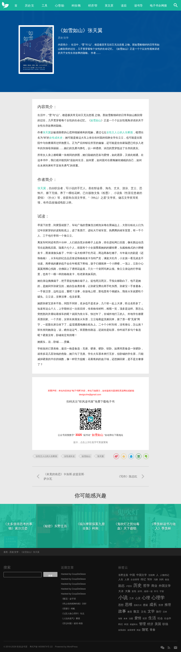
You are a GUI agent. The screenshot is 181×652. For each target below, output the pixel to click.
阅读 (139, 630)
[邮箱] (175, 647)
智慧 (120, 618)
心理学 (158, 597)
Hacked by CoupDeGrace (73, 573)
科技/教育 (76, 7)
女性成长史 (56, 137)
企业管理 (135, 579)
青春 (152, 629)
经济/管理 (92, 7)
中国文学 (141, 575)
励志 (121, 585)
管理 (142, 623)
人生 (120, 579)
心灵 (138, 598)
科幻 (120, 624)
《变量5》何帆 (68, 608)
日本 (165, 611)
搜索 (7, 567)
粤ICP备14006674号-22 (41, 646)
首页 (15, 7)
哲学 (146, 585)
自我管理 (131, 630)
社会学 (167, 618)
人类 (127, 579)
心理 (146, 597)
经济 (150, 624)
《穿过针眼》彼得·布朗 (72, 623)
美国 (158, 623)
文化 (143, 611)
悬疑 (145, 605)
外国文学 (165, 585)
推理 (168, 604)
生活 (152, 617)
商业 (154, 585)
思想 (121, 605)
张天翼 (47, 132)
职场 (165, 624)
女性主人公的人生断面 (119, 132)
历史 (137, 585)
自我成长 (122, 630)
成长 (153, 604)
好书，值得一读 (145, 591)
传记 (143, 579)
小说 (123, 597)
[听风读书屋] (5, 5)
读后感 (124, 7)
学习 (156, 591)
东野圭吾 (123, 575)
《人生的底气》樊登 (70, 618)
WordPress (72, 646)
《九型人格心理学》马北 (72, 613)
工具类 (44, 7)
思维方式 (138, 605)
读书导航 (138, 7)
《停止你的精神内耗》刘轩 (73, 603)
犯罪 (145, 618)
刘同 (161, 579)
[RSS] (169, 647)
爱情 (138, 617)
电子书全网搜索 (158, 7)
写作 (149, 579)
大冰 (121, 591)
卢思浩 (129, 586)
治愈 (131, 618)
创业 (167, 579)
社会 (160, 618)
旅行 (158, 611)
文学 (151, 611)
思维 (128, 604)
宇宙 (162, 591)
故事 (122, 611)
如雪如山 (95, 120)
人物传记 (164, 575)
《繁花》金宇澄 (68, 598)
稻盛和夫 (134, 624)
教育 (129, 611)
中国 (132, 575)
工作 (131, 598)
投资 (161, 605)
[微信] (162, 647)
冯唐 (156, 579)
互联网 (151, 574)
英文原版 (109, 7)
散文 (136, 611)
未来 (125, 618)
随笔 (145, 629)
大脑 (127, 591)
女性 (134, 591)
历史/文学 (29, 7)
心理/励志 (59, 7)
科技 (126, 624)
